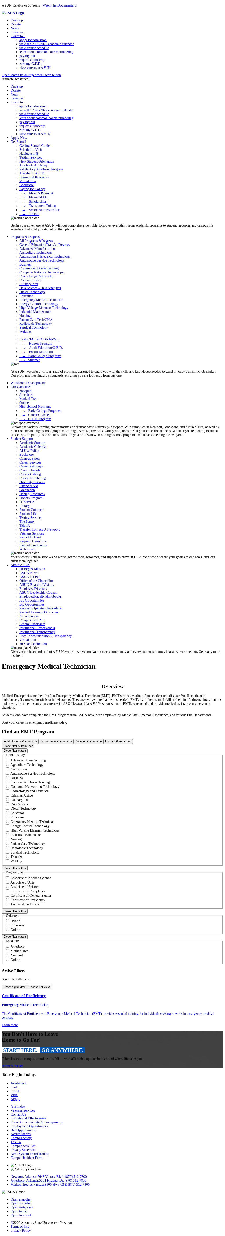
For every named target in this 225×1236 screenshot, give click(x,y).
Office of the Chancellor (36, 581)
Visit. (14, 1095)
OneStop (17, 20)
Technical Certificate (25, 904)
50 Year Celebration (33, 644)
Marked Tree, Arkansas (27, 1184)
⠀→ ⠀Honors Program (35, 343)
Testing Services (30, 157)
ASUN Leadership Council (38, 592)
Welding (25, 331)
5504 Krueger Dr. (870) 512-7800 (62, 1180)
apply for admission (33, 40)
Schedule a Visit (30, 149)
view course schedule (34, 48)
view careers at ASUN (35, 67)
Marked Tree (28, 398)
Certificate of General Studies (31, 895)
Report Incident (30, 537)
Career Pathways (31, 466)
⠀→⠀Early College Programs (40, 356)
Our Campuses (21, 387)
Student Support (22, 439)
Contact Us (18, 1114)
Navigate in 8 (28, 153)
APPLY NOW (12, 1066)
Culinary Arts (28, 284)
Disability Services (32, 482)
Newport (25, 391)
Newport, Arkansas (24, 1176)
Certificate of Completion (28, 891)
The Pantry (27, 521)
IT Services (27, 502)
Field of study (20, 741)
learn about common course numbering (46, 52)
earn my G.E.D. (30, 64)
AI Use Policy (29, 450)
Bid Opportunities (31, 604)
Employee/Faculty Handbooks (40, 596)
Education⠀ (19, 817)
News (15, 28)
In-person (17, 925)
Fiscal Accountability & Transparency (45, 636)
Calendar (17, 32)
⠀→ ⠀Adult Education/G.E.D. (41, 347)
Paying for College (32, 189)
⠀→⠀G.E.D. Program (35, 419)
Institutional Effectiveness (37, 628)
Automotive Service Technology (41, 260)
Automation (18, 769)
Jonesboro (26, 395)
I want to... (18, 36)
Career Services (30, 462)
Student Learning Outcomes (38, 612)
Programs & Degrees (25, 237)
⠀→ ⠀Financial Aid (33, 197)
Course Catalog (30, 474)
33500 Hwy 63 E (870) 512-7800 (66, 1184)
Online (24, 402)
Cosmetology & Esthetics (36, 276)
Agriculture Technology (36, 252)
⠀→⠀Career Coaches (34, 415)
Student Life (27, 513)
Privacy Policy (21, 1230)
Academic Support (32, 442)
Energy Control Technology (38, 304)
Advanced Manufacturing (37, 248)
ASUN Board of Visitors (36, 584)
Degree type (56, 741)
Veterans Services (31, 533)
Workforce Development (28, 383)
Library (24, 506)
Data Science (20, 804)
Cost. (14, 1087)
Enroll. (15, 1091)
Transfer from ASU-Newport (39, 529)
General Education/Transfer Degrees (44, 244)
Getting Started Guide (34, 145)
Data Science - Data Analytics (40, 288)
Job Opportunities (31, 600)
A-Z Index (18, 1106)
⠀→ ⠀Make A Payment (36, 193)
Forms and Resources (34, 177)
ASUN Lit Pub (29, 577)
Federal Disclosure (32, 624)
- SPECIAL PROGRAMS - (38, 339)
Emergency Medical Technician (41, 300)
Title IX (24, 525)
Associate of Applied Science (30, 878)
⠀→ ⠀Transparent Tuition (37, 205)
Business (25, 264)
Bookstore (26, 185)
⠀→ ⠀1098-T (29, 214)
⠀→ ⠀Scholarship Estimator (39, 210)
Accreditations (21, 1134)
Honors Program (30, 498)
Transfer (16, 857)
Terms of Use (20, 1226)
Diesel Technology (32, 292)
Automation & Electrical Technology (45, 256)
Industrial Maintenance (35, 311)
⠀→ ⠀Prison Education (36, 352)
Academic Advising (33, 165)
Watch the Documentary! (60, 5)
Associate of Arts (22, 882)
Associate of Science (24, 887)
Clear (18, 746)
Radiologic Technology (35, 323)
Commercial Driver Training (39, 268)
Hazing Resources (32, 494)
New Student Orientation (36, 161)
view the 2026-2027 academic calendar (46, 44)
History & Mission (32, 569)
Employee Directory (33, 588)
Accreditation (28, 616)
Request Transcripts (33, 541)
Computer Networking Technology (35, 786)
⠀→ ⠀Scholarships (33, 201)
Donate (16, 24)
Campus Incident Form (26, 1158)
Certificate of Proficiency (28, 900)
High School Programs (35, 406)
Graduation (27, 490)
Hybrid (15, 921)
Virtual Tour (27, 181)
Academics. (19, 1083)
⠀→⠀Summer (29, 360)
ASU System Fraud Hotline (30, 1154)
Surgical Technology (33, 327)
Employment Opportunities (29, 1126)
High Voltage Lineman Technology (43, 308)
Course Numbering (32, 478)
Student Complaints (33, 545)
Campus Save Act (31, 620)
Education (26, 296)
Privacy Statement (23, 1150)
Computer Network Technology (41, 272)
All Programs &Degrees (36, 241)
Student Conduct (31, 510)
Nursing (25, 315)
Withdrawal (27, 549)
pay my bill (27, 56)
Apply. (15, 1099)
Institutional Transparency (37, 632)
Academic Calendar (33, 446)
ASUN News (28, 573)
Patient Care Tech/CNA (36, 319)
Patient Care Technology (28, 843)
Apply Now (19, 138)
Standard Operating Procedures (41, 608)
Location (118, 741)
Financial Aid (28, 486)
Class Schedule (29, 470)
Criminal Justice (30, 280)
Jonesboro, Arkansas (25, 1180)
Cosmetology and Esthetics (29, 791)
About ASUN (20, 565)
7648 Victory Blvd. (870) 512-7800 (62, 1176)
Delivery (88, 741)
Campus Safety (29, 458)
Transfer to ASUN (32, 173)
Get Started (18, 141)
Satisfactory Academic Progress (41, 169)
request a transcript (32, 60)
